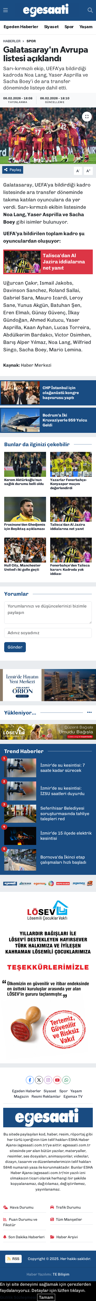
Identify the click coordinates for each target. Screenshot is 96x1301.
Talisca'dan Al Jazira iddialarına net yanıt (67, 527)
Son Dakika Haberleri (26, 1237)
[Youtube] (57, 1080)
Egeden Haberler (21, 27)
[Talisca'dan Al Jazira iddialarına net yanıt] (71, 508)
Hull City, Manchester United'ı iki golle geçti (22, 567)
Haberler (11, 41)
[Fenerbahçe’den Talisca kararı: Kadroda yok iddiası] (71, 549)
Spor (69, 27)
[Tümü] (89, 712)
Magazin (21, 1096)
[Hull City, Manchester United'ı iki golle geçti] (25, 549)
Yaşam (86, 27)
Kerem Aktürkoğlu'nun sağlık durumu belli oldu (24, 482)
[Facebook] (30, 1080)
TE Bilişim (61, 1274)
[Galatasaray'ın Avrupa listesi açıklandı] (48, 135)
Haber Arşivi (67, 1237)
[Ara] (90, 10)
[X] (39, 1080)
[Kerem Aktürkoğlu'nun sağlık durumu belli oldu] (25, 464)
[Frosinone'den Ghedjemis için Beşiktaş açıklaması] (25, 508)
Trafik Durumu (68, 1207)
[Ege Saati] (47, 10)
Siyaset (51, 27)
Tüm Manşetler (69, 1219)
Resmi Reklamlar (46, 1096)
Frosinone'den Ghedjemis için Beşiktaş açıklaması (24, 527)
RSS (15, 1259)
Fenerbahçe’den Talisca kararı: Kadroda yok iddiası (70, 569)
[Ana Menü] (5, 10)
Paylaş (15, 170)
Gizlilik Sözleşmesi (18, 1297)
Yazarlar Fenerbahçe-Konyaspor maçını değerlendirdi (68, 484)
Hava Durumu (21, 1207)
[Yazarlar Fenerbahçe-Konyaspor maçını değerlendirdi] (71, 464)
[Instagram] (48, 1080)
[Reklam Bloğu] (48, 684)
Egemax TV (73, 1096)
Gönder (15, 647)
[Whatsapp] (66, 1080)
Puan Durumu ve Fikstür (20, 1222)
